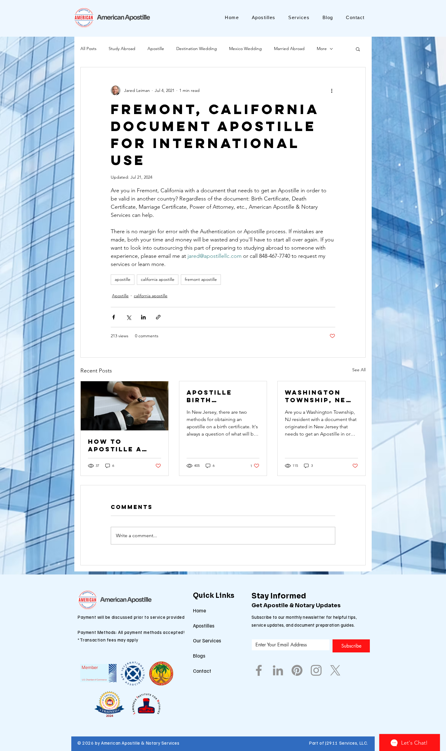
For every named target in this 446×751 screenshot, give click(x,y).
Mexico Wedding (245, 48)
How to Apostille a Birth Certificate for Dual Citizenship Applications (118, 445)
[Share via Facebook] (114, 317)
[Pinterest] (297, 670)
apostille (122, 279)
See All (359, 369)
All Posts (88, 48)
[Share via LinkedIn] (143, 317)
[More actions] (331, 90)
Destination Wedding (196, 48)
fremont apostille (201, 279)
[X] (335, 670)
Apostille (155, 48)
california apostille (157, 279)
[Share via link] (158, 317)
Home (199, 610)
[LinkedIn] (278, 670)
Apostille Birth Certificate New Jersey (213, 396)
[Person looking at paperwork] (124, 405)
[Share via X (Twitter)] (128, 317)
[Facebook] (259, 670)
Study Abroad (122, 48)
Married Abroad (289, 48)
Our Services (207, 640)
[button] (358, 48)
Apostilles (204, 625)
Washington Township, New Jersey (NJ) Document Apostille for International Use (319, 396)
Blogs (199, 655)
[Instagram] (316, 670)
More (322, 48)
